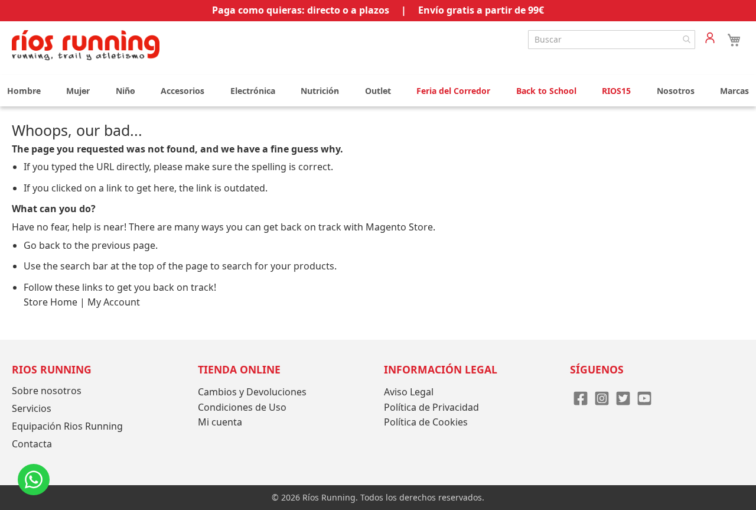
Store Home (50, 301)
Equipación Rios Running (67, 426)
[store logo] (85, 45)
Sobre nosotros (47, 390)
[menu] (378, 90)
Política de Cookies (426, 421)
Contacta (32, 443)
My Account (113, 301)
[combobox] (611, 39)
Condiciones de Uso (242, 407)
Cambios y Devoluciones (252, 391)
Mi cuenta (220, 421)
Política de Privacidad (431, 407)
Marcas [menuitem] (734, 90)
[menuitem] (24, 90)
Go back (42, 245)
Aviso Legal (409, 391)
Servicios (31, 408)
